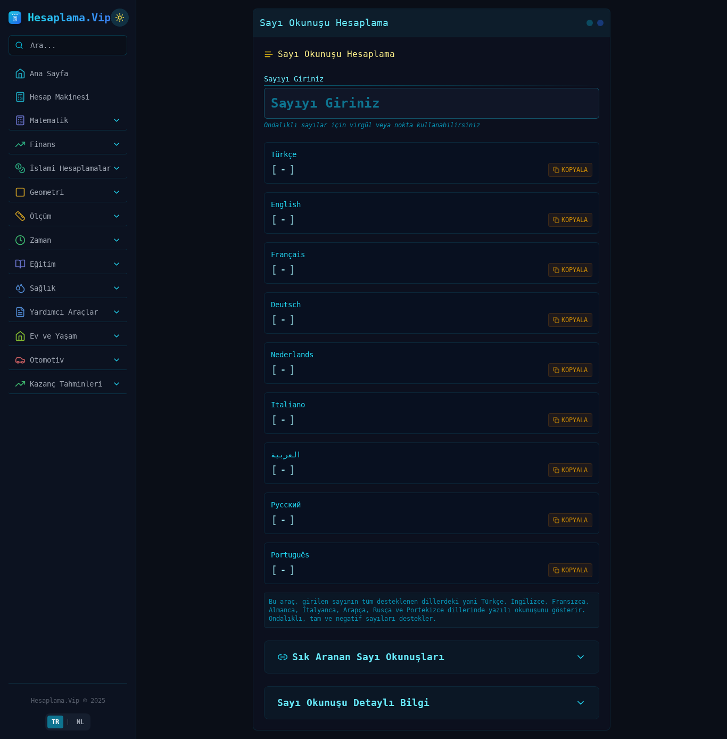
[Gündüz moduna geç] (120, 18)
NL (80, 722)
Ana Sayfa (49, 73)
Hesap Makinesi (59, 97)
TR (55, 722)
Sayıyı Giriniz (294, 79)
